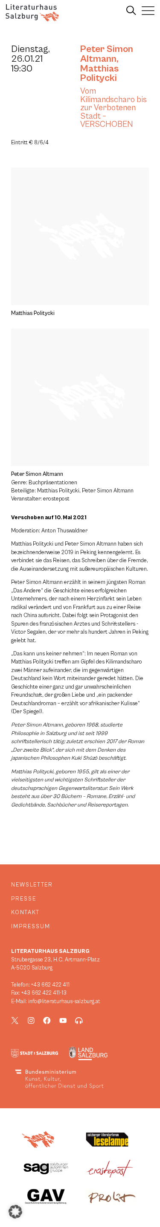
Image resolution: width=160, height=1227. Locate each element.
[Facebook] (47, 1020)
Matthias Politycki (99, 73)
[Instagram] (31, 1020)
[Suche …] (131, 10)
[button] (15, 1211)
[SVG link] (32, 12)
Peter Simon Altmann (106, 53)
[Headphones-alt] (79, 1020)
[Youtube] (63, 1020)
